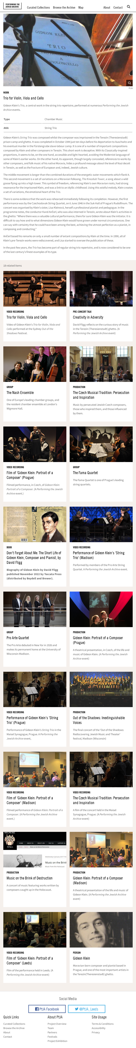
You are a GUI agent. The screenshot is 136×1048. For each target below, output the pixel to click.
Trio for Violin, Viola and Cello (23, 98)
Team (51, 1028)
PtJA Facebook (49, 1009)
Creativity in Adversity (88, 317)
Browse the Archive (64, 7)
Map (80, 7)
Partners (52, 1032)
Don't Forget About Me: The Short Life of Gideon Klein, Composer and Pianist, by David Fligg (34, 557)
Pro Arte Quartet (18, 637)
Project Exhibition (57, 1041)
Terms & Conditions (103, 1023)
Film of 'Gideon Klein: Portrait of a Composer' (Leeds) (30, 960)
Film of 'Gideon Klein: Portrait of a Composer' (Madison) (30, 800)
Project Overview (57, 1023)
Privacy (96, 1032)
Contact (118, 7)
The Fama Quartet (85, 472)
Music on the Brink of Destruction (30, 878)
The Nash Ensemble (20, 392)
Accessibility (98, 1028)
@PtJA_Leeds (88, 1009)
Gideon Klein (81, 958)
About (106, 7)
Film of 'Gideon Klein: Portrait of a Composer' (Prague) (30, 475)
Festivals (52, 1036)
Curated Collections (38, 7)
